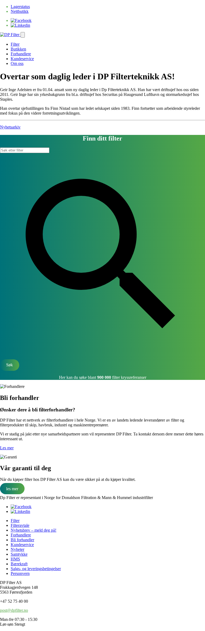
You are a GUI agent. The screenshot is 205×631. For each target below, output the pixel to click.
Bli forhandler (22, 539)
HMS (15, 559)
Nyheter (17, 549)
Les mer (7, 448)
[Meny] (23, 35)
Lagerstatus (20, 6)
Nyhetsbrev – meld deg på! (33, 530)
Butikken (18, 49)
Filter (15, 44)
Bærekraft (19, 564)
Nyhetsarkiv (10, 127)
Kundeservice (22, 58)
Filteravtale (20, 525)
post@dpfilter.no (14, 610)
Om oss (17, 63)
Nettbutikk (20, 11)
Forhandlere (21, 54)
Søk (9, 365)
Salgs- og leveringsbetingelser (36, 568)
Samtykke (19, 554)
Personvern (20, 573)
